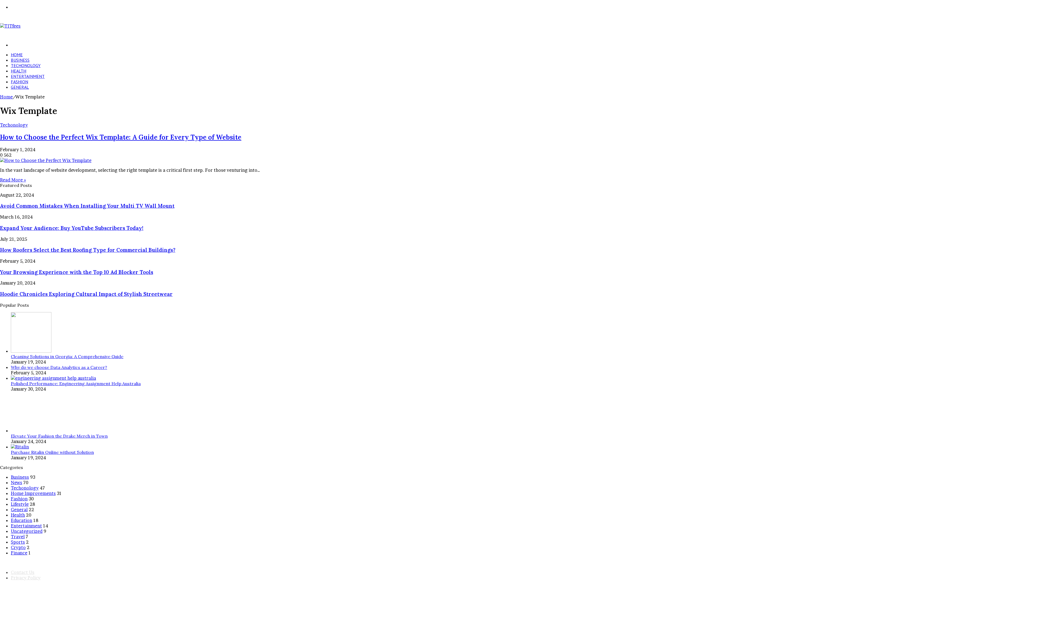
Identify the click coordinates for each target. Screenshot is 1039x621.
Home (17, 54)
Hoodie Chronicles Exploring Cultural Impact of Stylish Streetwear (86, 294)
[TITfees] (10, 26)
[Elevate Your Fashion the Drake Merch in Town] (31, 430)
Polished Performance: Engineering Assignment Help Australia (76, 383)
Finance (19, 553)
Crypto (18, 547)
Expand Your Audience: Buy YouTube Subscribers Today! (71, 228)
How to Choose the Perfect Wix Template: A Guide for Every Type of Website (120, 137)
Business (20, 60)
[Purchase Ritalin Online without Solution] (20, 447)
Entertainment (28, 76)
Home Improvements (33, 493)
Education (21, 520)
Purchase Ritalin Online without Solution (52, 452)
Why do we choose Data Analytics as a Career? (59, 367)
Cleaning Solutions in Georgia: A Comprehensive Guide (67, 356)
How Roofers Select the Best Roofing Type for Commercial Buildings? (87, 250)
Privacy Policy (26, 577)
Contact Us (22, 572)
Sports (18, 542)
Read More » (13, 180)
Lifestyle (20, 504)
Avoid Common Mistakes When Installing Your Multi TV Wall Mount (87, 206)
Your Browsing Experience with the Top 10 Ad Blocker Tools (76, 272)
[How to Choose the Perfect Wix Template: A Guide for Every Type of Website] (45, 160)
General (20, 87)
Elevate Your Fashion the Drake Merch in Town (59, 436)
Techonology (26, 65)
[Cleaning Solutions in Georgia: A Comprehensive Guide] (31, 351)
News (16, 482)
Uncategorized (26, 531)
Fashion (19, 81)
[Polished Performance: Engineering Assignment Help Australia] (53, 378)
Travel (18, 536)
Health (18, 71)
